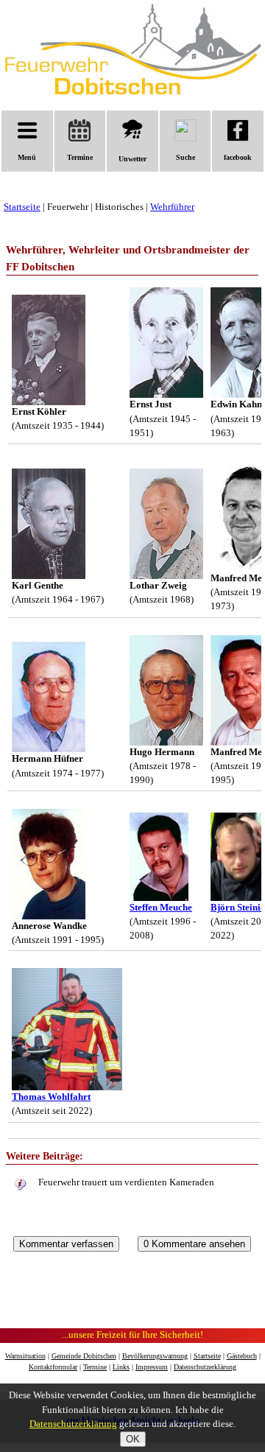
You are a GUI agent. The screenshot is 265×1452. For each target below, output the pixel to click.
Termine (80, 157)
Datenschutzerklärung (205, 1367)
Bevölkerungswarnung (155, 1356)
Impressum (151, 1367)
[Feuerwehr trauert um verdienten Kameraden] (20, 1185)
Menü (27, 157)
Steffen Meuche (161, 907)
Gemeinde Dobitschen (84, 1356)
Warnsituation (25, 1356)
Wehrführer (172, 207)
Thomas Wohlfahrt (51, 1097)
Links (121, 1367)
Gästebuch (242, 1356)
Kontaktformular (53, 1367)
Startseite (22, 207)
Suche (185, 157)
